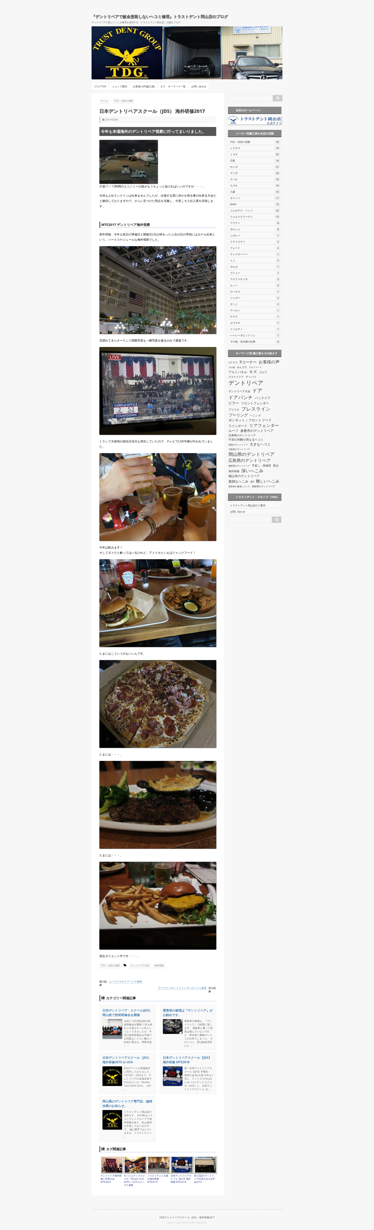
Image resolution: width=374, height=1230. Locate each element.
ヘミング (255, 415)
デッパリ (251, 377)
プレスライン (256, 409)
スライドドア (236, 377)
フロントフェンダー (255, 403)
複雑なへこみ (238, 481)
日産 (254, 160)
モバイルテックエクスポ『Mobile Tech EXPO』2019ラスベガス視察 (134, 1180)
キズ (253, 371)
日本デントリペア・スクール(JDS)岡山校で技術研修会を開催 (126, 1012)
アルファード (255, 367)
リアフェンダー (264, 425)
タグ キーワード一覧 (173, 86)
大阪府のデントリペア (239, 449)
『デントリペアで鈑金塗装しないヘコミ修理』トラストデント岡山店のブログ (160, 16)
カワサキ (254, 323)
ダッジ (254, 304)
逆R (252, 481)
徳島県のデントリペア (239, 465)
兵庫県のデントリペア (242, 435)
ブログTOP (100, 86)
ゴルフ (263, 372)
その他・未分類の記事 (254, 341)
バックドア (262, 398)
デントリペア (246, 383)
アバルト (254, 310)
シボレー (254, 235)
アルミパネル (237, 372)
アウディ (254, 223)
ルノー (254, 285)
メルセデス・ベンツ (254, 210)
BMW (254, 204)
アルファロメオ (254, 279)
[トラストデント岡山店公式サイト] (254, 120)
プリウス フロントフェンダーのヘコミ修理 (182, 988)
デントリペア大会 (140, 965)
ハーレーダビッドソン (254, 335)
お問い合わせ (198, 86)
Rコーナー (248, 362)
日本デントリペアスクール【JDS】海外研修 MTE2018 (187, 1059)
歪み (276, 465)
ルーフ (233, 430)
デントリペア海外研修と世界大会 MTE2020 (111, 1178)
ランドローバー (254, 254)
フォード (254, 248)
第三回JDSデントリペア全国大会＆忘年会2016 (204, 1178)
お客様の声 (269, 362)
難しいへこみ (267, 481)
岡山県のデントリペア (251, 454)
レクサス (254, 148)
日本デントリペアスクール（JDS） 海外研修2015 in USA (126, 1059)
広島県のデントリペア (249, 460)
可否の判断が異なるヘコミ (246, 440)
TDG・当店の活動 (110, 965)
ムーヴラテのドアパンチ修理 (125, 981)
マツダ (254, 173)
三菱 (254, 191)
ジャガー (254, 298)
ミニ (254, 260)
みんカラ (242, 367)
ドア (257, 390)
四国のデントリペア (238, 444)
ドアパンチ (240, 397)
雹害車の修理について (239, 486)
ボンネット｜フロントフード (250, 420)
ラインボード (237, 426)
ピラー (233, 403)
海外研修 (159, 965)
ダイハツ (254, 198)
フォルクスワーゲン (254, 216)
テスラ (254, 316)
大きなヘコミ (260, 444)
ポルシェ (254, 229)
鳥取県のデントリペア (263, 486)
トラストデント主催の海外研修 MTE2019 (157, 1178)
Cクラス (233, 362)
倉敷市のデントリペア (256, 430)
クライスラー (254, 241)
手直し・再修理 (261, 465)
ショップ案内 (119, 86)
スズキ (254, 185)
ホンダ (254, 167)
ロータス (254, 291)
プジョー (254, 273)
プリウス (233, 409)
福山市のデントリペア (244, 476)
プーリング (238, 415)
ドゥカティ (254, 329)
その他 (231, 367)
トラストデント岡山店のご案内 (248, 505)
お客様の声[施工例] (144, 86)
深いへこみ (252, 471)
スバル (254, 179)
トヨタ (254, 154)
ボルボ (254, 266)
